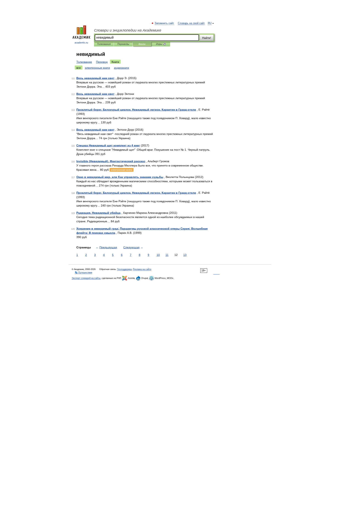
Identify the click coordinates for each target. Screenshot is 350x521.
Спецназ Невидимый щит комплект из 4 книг (108, 145)
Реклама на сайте (142, 269)
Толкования (104, 44)
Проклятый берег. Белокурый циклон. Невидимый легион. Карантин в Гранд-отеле (136, 109)
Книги (142, 44)
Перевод (102, 62)
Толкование (84, 62)
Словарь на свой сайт (191, 23)
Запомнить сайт (164, 23)
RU (209, 23)
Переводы (123, 44)
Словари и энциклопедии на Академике (127, 30)
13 (185, 254)
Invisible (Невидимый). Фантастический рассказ (110, 161)
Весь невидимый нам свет (95, 78)
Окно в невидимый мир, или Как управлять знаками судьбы (119, 177)
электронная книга (121, 169)
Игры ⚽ (161, 44)
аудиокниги (121, 67)
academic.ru (81, 42)
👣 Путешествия (83, 272)
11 (167, 254)
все (78, 67)
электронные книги (97, 67)
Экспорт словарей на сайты (86, 278)
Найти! (206, 37)
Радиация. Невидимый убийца (98, 212)
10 (158, 254)
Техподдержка (124, 269)
